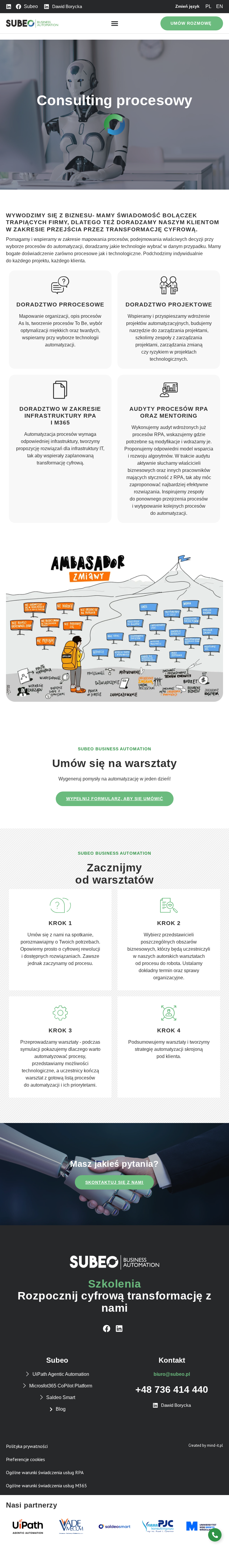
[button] (114, 23)
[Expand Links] (215, 1535)
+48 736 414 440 (171, 1389)
